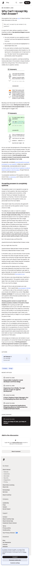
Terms (4, 526)
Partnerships (6, 490)
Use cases (6, 476)
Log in (20, 2)
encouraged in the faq (24, 288)
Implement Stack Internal (10, 523)
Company (4, 368)
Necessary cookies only (15, 560)
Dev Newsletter (7, 542)
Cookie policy (6, 530)
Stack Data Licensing (8, 485)
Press (4, 505)
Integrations (7, 480)
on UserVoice (12, 177)
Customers (7, 474)
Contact (5, 517)
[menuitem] (16, 2)
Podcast (5, 544)
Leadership (6, 503)
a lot (19, 18)
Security (6, 478)
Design (11, 368)
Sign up (27, 2)
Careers (5, 507)
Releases (5, 546)
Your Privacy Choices (9, 532)
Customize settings (15, 563)
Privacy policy (7, 528)
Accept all (15, 557)
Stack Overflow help (8, 519)
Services (5, 492)
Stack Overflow (7, 495)
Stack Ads (5, 487)
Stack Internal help (8, 521)
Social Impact (6, 509)
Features (6, 472)
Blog (4, 540)
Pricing (6, 482)
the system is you (20, 274)
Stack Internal (6, 469)
